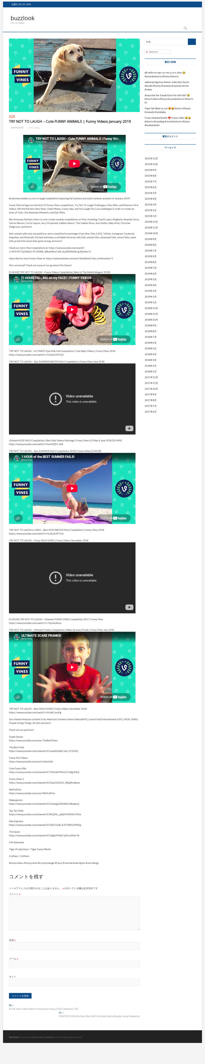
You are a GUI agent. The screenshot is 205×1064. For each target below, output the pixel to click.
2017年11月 (151, 383)
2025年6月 (151, 187)
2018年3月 (151, 360)
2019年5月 (151, 279)
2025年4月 (151, 198)
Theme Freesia (37, 1037)
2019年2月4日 (17, 127)
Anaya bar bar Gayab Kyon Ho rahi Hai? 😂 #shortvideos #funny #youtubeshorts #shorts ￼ (169, 99)
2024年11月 (151, 227)
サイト (12, 976)
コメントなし (34, 127)
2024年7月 (151, 250)
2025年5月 (151, 192)
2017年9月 (151, 394)
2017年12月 (151, 377)
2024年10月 (151, 233)
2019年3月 (151, 290)
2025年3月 (151, 204)
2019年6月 (151, 273)
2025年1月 (151, 216)
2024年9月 (151, 239)
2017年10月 (151, 388)
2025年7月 (151, 181)
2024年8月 (151, 244)
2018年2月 (151, 365)
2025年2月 (151, 210)
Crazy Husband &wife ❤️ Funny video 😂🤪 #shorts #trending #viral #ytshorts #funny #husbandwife (168, 121)
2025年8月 (151, 175)
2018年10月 (151, 319)
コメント (14, 894)
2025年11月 (151, 158)
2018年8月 (151, 331)
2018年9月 (151, 325)
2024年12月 (151, 221)
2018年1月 (151, 371)
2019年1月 (151, 302)
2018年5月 (151, 348)
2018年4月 (151, 354)
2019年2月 (151, 296)
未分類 (12, 116)
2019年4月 (151, 285)
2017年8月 (151, 400)
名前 (12, 940)
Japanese (153, 52)
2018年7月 (151, 336)
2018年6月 (151, 342)
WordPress (50, 1037)
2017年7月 (151, 405)
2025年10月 (151, 164)
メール (13, 958)
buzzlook (23, 18)
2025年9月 (151, 169)
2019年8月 (151, 262)
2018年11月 (151, 313)
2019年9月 (151, 256)
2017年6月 (151, 411)
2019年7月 (151, 267)
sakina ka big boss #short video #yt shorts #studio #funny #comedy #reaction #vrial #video (167, 86)
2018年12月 (151, 308)
